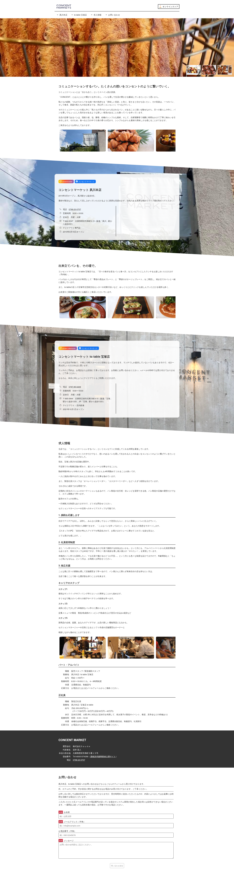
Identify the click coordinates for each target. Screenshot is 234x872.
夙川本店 (63, 14)
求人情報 (97, 14)
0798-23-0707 (75, 209)
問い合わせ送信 (117, 865)
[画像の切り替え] (193, 70)
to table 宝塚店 (80, 14)
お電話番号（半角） (67, 831)
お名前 (64, 812)
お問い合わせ (114, 14)
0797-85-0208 (75, 386)
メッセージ (66, 840)
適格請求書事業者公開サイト (103, 756)
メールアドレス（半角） (72, 822)
